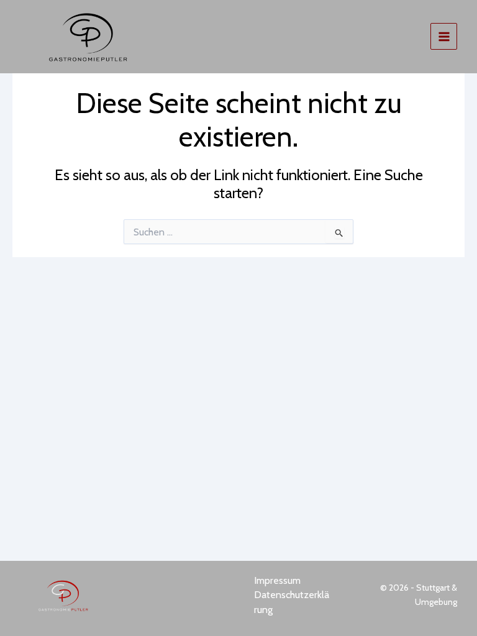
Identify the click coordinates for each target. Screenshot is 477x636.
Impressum (277, 580)
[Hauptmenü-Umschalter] (443, 36)
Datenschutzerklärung (291, 602)
